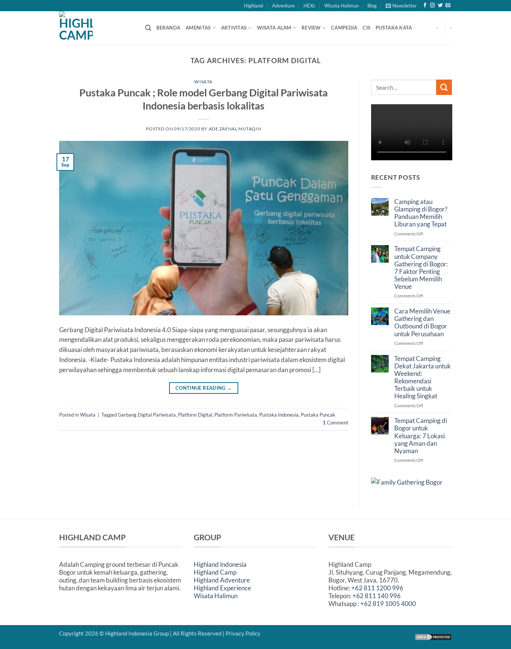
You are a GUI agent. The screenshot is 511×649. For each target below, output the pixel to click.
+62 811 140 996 (376, 596)
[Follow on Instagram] (432, 5)
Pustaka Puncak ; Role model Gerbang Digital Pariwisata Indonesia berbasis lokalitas (203, 99)
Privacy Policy (243, 633)
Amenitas (198, 28)
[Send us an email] (448, 5)
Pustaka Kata (394, 28)
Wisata (203, 81)
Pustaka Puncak (318, 415)
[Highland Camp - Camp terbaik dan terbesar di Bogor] (96, 28)
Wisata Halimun (341, 6)
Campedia (344, 28)
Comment (335, 423)
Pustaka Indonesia (279, 415)
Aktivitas (234, 28)
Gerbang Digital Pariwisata (147, 415)
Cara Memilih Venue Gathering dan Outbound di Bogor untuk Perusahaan (422, 322)
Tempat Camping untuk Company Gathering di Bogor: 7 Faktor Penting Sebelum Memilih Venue (421, 267)
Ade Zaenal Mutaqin (235, 129)
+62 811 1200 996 (377, 588)
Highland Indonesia (220, 564)
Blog (372, 6)
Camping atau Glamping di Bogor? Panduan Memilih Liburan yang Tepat (420, 213)
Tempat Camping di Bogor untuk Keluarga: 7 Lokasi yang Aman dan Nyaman (420, 436)
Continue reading (203, 388)
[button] (401, 5)
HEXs (309, 6)
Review (311, 28)
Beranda (168, 28)
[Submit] (444, 87)
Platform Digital (195, 415)
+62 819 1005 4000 (388, 604)
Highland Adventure (222, 580)
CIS (366, 28)
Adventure (283, 6)
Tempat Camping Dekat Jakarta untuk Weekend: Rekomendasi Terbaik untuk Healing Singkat (422, 377)
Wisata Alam (274, 28)
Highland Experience (222, 588)
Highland (253, 6)
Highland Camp (215, 572)
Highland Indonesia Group (137, 633)
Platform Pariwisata (235, 415)
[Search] (148, 28)
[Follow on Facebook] (425, 5)
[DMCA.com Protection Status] (433, 636)
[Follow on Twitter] (440, 5)
